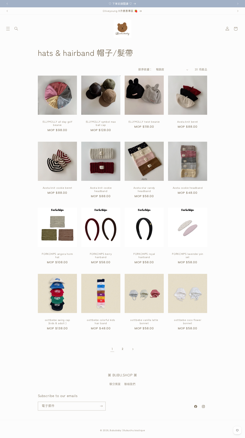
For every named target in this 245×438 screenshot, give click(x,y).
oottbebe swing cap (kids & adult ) (57, 321)
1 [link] (112, 349)
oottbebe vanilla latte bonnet (144, 321)
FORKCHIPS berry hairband (101, 255)
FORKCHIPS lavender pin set (187, 255)
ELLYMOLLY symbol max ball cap (101, 123)
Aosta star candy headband (144, 189)
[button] (8, 29)
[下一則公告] (238, 3)
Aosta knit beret (187, 121)
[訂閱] (101, 406)
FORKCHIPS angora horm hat (57, 255)
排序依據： (145, 69)
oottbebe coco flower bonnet (187, 321)
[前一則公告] (7, 3)
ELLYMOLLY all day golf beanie (57, 123)
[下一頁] (133, 349)
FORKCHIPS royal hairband (144, 255)
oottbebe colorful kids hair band (101, 321)
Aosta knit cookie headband (101, 189)
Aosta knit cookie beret (57, 187)
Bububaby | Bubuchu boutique (127, 430)
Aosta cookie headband (188, 187)
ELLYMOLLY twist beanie (144, 121)
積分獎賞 (115, 384)
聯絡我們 (130, 384)
